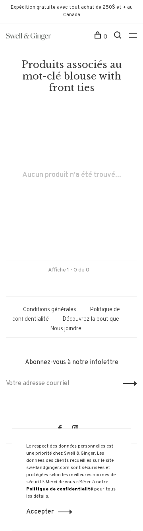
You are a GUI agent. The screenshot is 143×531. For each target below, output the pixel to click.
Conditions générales (49, 310)
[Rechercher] (118, 36)
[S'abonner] (127, 383)
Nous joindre (65, 329)
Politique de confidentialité (59, 489)
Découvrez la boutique (90, 319)
